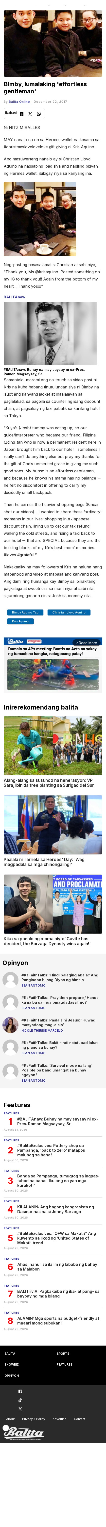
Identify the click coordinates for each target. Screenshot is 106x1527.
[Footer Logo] (23, 1432)
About (10, 1419)
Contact (79, 1419)
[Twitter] (30, 114)
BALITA (9, 1353)
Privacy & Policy (33, 1419)
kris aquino (20, 621)
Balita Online (19, 101)
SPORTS (63, 1353)
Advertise (60, 1419)
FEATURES (64, 1364)
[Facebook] (21, 114)
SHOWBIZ (11, 1364)
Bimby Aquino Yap (25, 612)
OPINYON (11, 1375)
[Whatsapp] (39, 114)
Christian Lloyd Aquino (69, 612)
